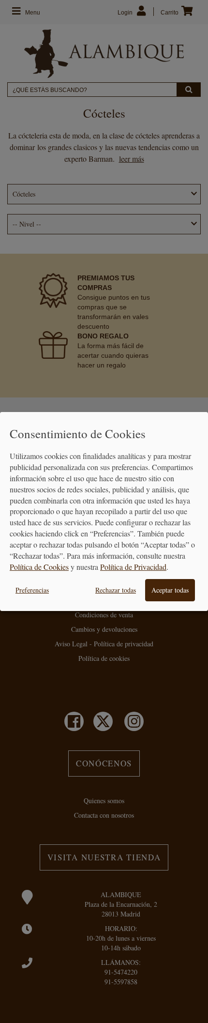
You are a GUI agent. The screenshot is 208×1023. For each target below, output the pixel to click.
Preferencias (32, 590)
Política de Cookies (39, 567)
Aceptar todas (170, 590)
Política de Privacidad (133, 567)
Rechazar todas (115, 590)
